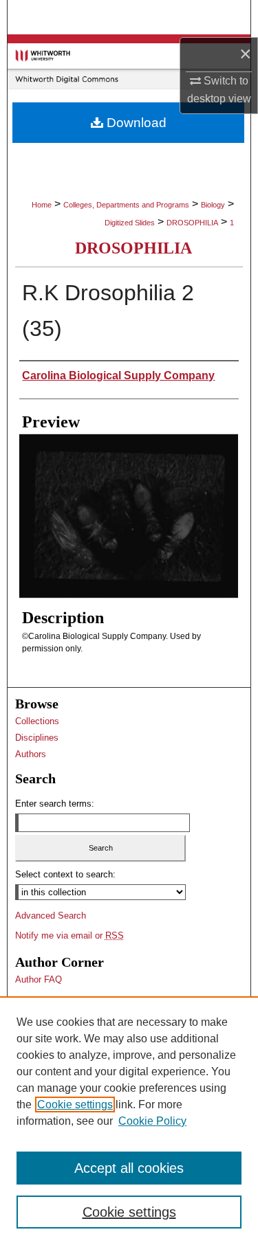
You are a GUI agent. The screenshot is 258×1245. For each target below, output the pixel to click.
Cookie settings (75, 1104)
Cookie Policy (152, 1121)
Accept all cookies (129, 1168)
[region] (129, 1120)
